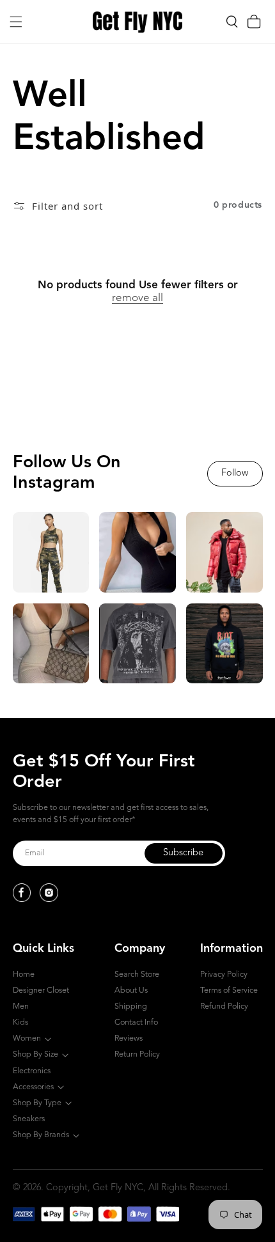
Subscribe (183, 853)
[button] (16, 22)
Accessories (33, 1087)
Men (21, 1006)
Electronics (32, 1071)
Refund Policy (224, 1006)
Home (24, 974)
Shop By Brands (41, 1135)
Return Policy (137, 1054)
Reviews (128, 1038)
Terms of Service (229, 990)
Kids (20, 1022)
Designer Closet (41, 990)
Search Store (136, 974)
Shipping (130, 1006)
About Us (131, 990)
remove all (137, 298)
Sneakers (29, 1119)
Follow (234, 473)
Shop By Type (37, 1103)
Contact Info (136, 1022)
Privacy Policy (224, 974)
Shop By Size (35, 1054)
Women (27, 1038)
